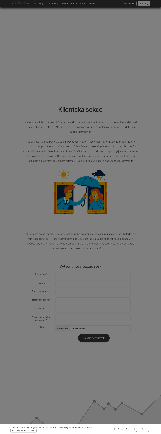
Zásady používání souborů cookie (23, 430)
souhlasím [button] (142, 429)
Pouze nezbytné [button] (124, 429)
